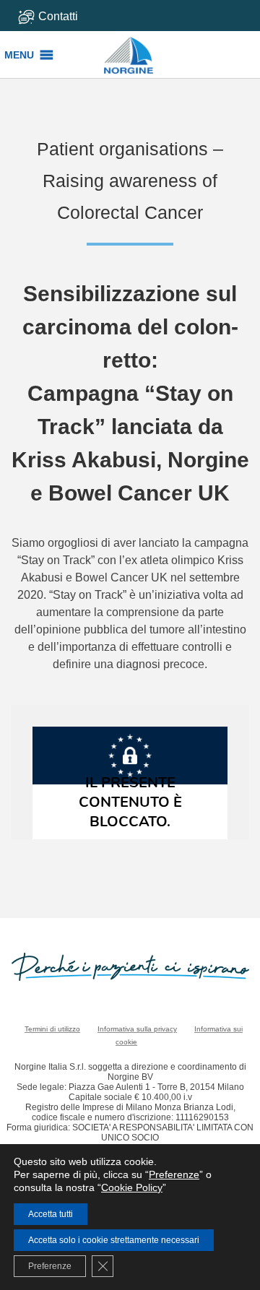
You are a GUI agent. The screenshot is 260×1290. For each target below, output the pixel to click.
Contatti (58, 16)
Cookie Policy (131, 1187)
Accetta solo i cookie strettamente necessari (113, 1240)
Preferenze (174, 1174)
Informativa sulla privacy (137, 1029)
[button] (19, 55)
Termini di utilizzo (52, 1029)
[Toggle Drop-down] (66, 16)
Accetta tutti (50, 1214)
